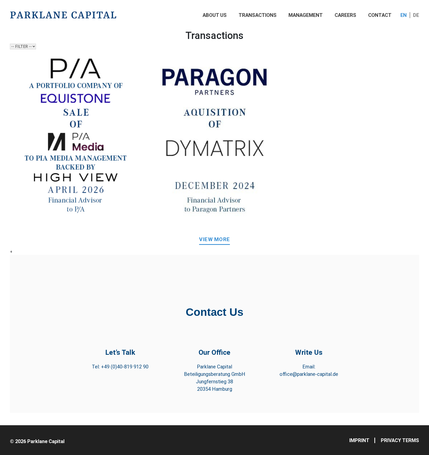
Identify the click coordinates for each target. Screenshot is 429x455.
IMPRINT (359, 440)
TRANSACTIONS (258, 15)
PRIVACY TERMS (400, 440)
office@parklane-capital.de (309, 374)
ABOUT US (215, 15)
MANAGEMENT (305, 15)
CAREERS (345, 15)
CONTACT (380, 15)
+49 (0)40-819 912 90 (124, 367)
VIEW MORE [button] (214, 239)
